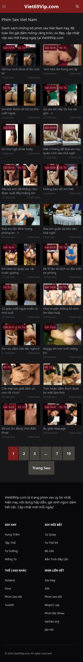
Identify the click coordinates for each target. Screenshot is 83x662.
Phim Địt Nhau (54, 613)
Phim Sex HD (13, 597)
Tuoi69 (9, 605)
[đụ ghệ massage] (62, 414)
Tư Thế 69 (51, 543)
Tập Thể (10, 543)
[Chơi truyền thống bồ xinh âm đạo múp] (62, 294)
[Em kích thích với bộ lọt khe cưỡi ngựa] (21, 95)
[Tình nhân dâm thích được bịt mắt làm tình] (62, 374)
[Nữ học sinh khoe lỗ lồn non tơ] (21, 55)
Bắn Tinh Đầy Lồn (56, 559)
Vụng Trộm (12, 534)
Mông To (11, 559)
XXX (47, 588)
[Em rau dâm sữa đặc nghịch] (21, 334)
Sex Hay (50, 580)
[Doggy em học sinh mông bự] (62, 334)
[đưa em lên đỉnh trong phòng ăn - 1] (21, 214)
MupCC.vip (52, 605)
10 (69, 453)
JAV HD (49, 629)
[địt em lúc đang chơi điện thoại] (21, 414)
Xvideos (10, 580)
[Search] (77, 6)
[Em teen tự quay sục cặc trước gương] (21, 254)
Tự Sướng (11, 551)
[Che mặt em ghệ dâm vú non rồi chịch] (21, 374)
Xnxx (8, 588)
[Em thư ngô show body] (21, 135)
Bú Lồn (49, 551)
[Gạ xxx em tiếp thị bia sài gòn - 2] (62, 95)
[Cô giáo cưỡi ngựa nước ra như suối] (21, 294)
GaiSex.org (52, 621)
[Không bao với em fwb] (62, 174)
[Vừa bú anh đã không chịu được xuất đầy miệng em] (21, 174)
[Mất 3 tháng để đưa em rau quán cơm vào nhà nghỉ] (62, 135)
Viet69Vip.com (41, 6)
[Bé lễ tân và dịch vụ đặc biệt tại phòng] (62, 254)
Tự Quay (50, 534)
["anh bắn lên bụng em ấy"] (62, 55)
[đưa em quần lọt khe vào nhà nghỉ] (62, 214)
